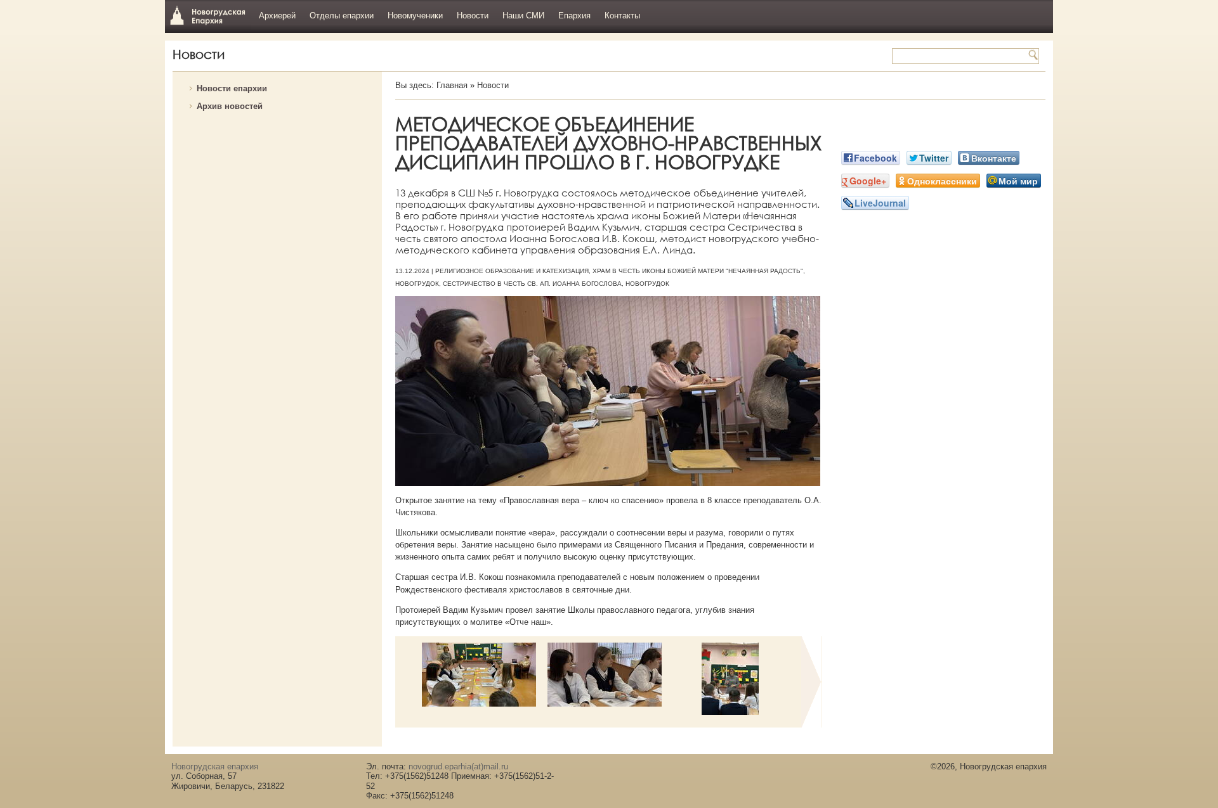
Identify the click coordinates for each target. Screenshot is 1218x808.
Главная (452, 85)
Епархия (574, 15)
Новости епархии (232, 88)
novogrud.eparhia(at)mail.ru (458, 766)
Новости (472, 15)
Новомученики (415, 15)
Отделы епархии (342, 15)
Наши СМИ (523, 15)
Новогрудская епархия (208, 15)
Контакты (622, 15)
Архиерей (277, 15)
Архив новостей (230, 106)
